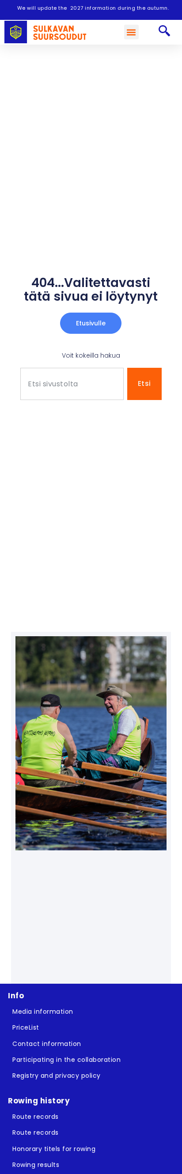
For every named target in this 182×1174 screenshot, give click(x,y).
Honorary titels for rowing (53, 1148)
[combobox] (71, 384)
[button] (131, 32)
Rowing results (35, 1164)
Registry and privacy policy (56, 1075)
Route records (35, 1116)
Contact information (46, 1043)
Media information (42, 1011)
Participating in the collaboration (66, 1059)
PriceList (25, 1027)
